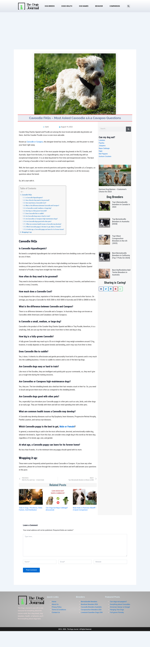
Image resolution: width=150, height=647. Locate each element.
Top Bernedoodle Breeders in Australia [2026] (120, 221)
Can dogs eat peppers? (118, 602)
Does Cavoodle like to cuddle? (35, 213)
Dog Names (83, 6)
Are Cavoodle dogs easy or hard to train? (38, 216)
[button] (128, 6)
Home (54, 602)
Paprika (101, 143)
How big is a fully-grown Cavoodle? (36, 211)
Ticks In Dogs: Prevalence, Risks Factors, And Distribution (30, 509)
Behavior (99, 6)
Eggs (100, 151)
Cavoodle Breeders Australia (91, 607)
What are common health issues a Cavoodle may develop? (43, 224)
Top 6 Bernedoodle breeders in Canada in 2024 (121, 204)
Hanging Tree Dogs (117, 610)
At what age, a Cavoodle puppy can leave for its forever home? (45, 229)
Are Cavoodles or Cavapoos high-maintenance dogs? (42, 219)
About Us (55, 604)
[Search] (128, 129)
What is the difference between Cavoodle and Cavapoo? (42, 205)
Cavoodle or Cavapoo (35, 142)
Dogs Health (66, 6)
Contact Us (56, 612)
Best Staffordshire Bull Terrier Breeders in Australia (121, 272)
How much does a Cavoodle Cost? (36, 203)
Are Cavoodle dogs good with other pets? (38, 221)
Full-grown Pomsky (117, 612)
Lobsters (102, 140)
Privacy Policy (56, 607)
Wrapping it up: (27, 232)
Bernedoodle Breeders (89, 602)
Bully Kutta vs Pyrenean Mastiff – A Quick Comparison (84, 509)
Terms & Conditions (59, 610)
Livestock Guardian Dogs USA (92, 612)
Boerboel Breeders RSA (89, 604)
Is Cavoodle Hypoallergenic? (34, 197)
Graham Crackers (105, 156)
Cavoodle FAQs (27, 195)
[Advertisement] (75, 27)
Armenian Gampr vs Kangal (120, 607)
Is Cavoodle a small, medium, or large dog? (38, 208)
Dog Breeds (50, 6)
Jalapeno (102, 146)
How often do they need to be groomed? (37, 200)
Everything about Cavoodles (120, 604)
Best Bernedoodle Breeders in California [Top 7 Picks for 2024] (121, 255)
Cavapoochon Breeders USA (91, 610)
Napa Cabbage (104, 148)
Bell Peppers (103, 154)
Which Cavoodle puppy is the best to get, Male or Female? (43, 227)
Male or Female (66, 426)
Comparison (115, 6)
